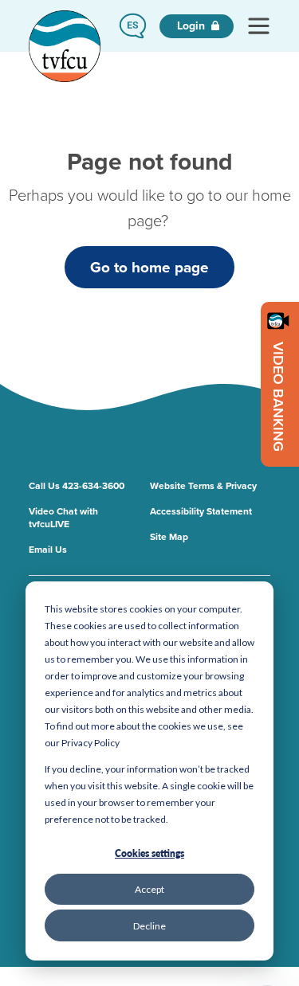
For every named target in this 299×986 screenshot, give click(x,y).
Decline (149, 926)
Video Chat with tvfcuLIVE (63, 517)
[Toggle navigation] (258, 26)
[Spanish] (133, 26)
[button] (133, 26)
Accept (149, 889)
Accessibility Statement (201, 511)
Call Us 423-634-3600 (76, 486)
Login (192, 26)
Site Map (169, 537)
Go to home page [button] (149, 267)
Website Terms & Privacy (203, 486)
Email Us (48, 549)
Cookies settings (149, 853)
